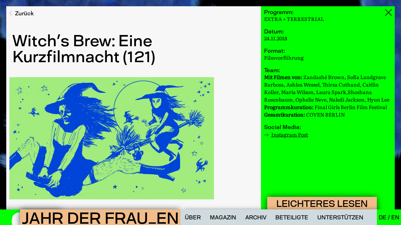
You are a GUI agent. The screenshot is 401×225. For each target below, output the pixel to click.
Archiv (255, 217)
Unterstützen (340, 217)
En (395, 217)
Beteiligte (291, 217)
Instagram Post (289, 134)
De (383, 217)
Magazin (223, 217)
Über (193, 217)
